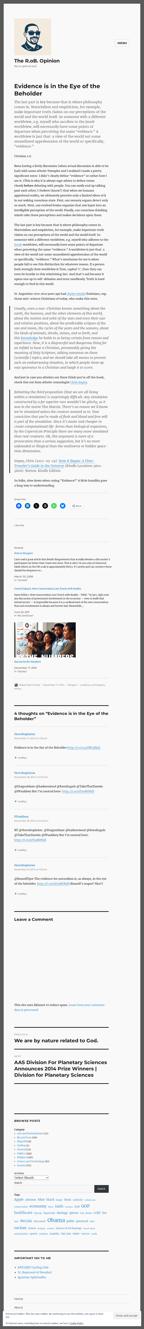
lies (104, 1213)
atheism (30, 1199)
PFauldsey (21, 816)
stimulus (43, 1234)
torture (85, 1233)
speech (33, 1233)
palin (70, 1221)
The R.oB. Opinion (37, 61)
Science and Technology (30, 1161)
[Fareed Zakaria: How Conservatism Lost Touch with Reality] (63, 602)
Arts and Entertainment (30, 1133)
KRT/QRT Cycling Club (33, 1267)
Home (18, 1299)
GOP (85, 1206)
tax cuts (66, 1233)
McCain (26, 1221)
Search (18, 1182)
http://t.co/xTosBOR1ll (78, 791)
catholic (78, 1199)
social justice (21, 1233)
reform (32, 1228)
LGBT (97, 1213)
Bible (41, 1199)
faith (59, 1206)
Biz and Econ (24, 1137)
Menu (122, 43)
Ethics (51, 1207)
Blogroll (21, 1141)
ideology (62, 1213)
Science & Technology (69, 1228)
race (92, 1221)
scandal (50, 1228)
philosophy (98, 684)
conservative (21, 1206)
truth (94, 1233)
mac (16, 1221)
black (50, 1200)
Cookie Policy (76, 1323)
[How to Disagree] (63, 566)
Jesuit (18, 244)
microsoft (40, 1221)
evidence (85, 684)
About (18, 1307)
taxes (76, 1233)
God (77, 1206)
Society (21, 1165)
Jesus (89, 1213)
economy (38, 1206)
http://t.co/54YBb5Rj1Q (83, 747)
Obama (56, 1220)
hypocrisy (49, 1213)
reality (17, 688)
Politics (21, 1153)
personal (82, 1221)
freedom (69, 1207)
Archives (19, 1173)
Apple (19, 1200)
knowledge (29, 338)
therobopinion (24, 734)
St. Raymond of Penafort (35, 1272)
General (21, 1149)
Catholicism (90, 1200)
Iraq (82, 1213)
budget (59, 1200)
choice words (76, 293)
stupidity (54, 1233)
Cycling (21, 1145)
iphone (73, 1213)
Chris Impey (78, 382)
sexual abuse (89, 1228)
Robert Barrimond (29, 684)
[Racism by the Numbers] (63, 639)
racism (20, 1228)
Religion (72, 684)
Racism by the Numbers (27, 661)
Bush (67, 1199)
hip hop (38, 1213)
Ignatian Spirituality (32, 1277)
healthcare (23, 1212)
